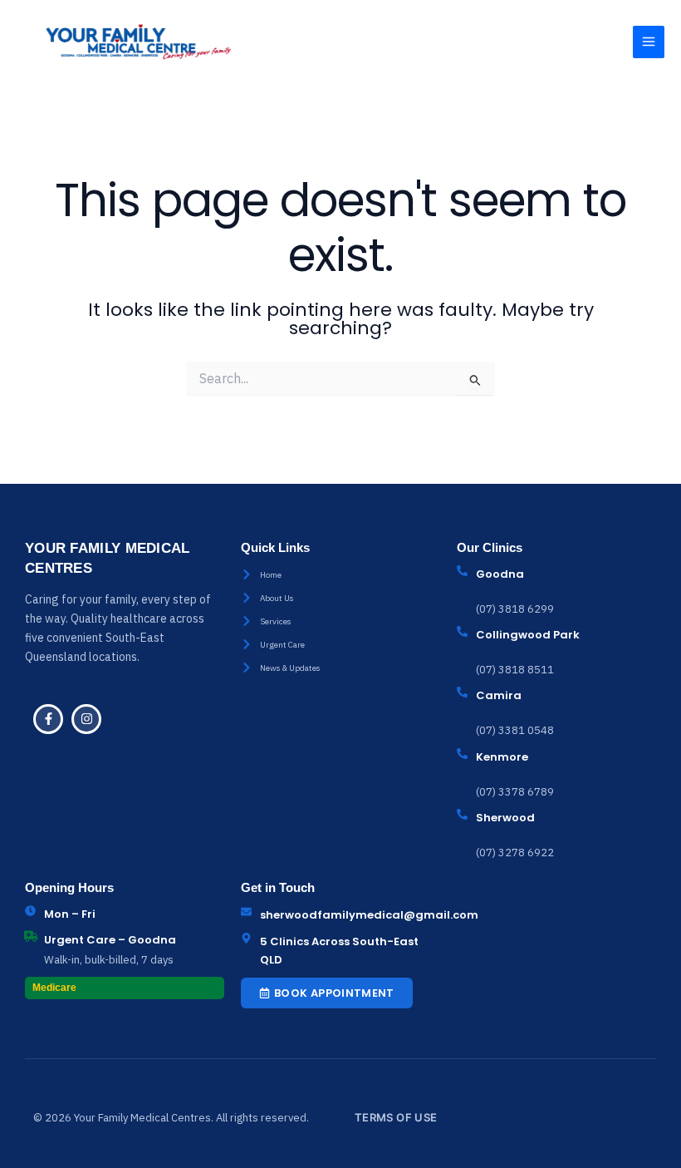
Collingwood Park (528, 635)
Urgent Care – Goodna (110, 940)
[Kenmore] (462, 753)
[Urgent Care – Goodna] (30, 936)
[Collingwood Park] (462, 631)
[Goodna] (462, 570)
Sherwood (505, 817)
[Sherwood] (462, 814)
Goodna (500, 574)
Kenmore (502, 757)
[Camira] (462, 692)
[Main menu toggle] (648, 41)
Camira (499, 695)
